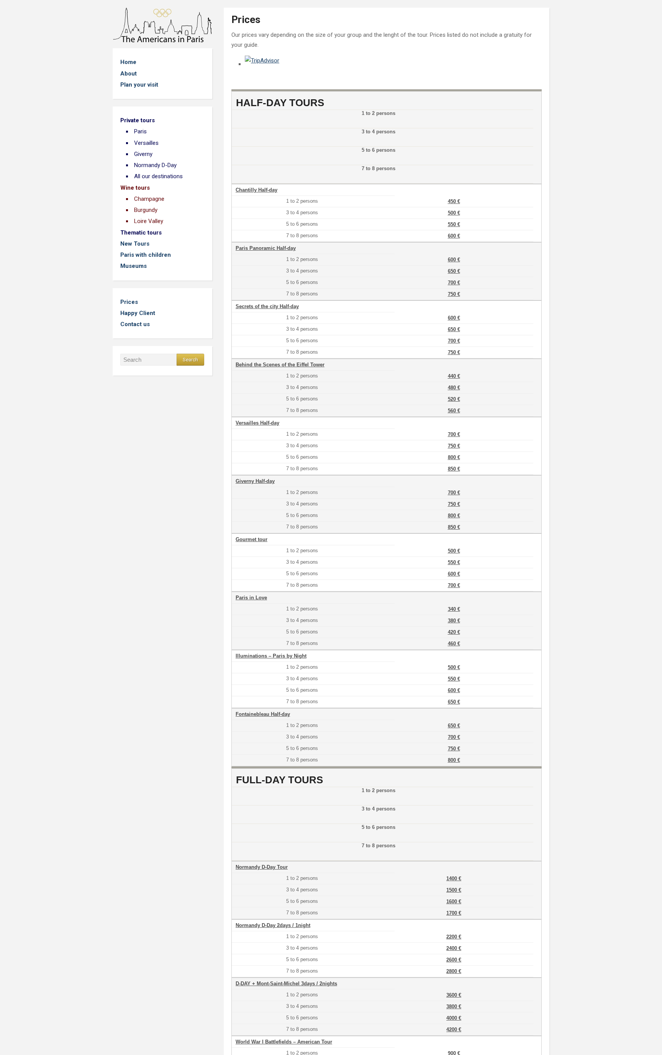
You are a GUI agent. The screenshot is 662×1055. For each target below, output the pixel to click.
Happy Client (137, 313)
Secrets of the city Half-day (267, 306)
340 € (454, 609)
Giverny (143, 154)
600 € (454, 236)
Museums (133, 266)
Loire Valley (148, 221)
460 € (454, 643)
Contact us (135, 324)
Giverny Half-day (255, 481)
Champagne (149, 198)
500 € (454, 213)
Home (128, 62)
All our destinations (158, 176)
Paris (140, 131)
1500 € (453, 890)
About (128, 73)
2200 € (453, 937)
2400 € (453, 948)
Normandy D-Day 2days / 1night (273, 925)
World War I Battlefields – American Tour (284, 1042)
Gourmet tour (251, 539)
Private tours (137, 120)
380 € (454, 620)
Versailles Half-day (257, 423)
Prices (129, 302)
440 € (454, 376)
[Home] (162, 25)
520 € (454, 399)
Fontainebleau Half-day (263, 714)
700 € (454, 282)
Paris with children (145, 254)
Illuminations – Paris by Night (271, 656)
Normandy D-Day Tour (262, 867)
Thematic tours (141, 232)
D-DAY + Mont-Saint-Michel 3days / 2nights (286, 983)
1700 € (453, 913)
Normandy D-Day (155, 165)
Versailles (146, 142)
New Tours (134, 243)
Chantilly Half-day (256, 190)
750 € (454, 294)
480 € (454, 387)
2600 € (453, 960)
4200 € (453, 1029)
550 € (454, 224)
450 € (454, 201)
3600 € (453, 995)
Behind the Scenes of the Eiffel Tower (280, 365)
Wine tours (135, 187)
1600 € (453, 901)
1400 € (453, 878)
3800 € (453, 1006)
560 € (454, 410)
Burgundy (145, 210)
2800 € (453, 971)
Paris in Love (251, 598)
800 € (454, 457)
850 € (454, 469)
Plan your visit (139, 84)
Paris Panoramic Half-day (266, 248)
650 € (454, 271)
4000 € (453, 1018)
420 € (454, 632)
